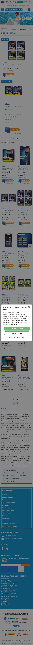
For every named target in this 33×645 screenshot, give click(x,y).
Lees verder (14, 324)
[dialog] (16, 322)
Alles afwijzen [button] (17, 333)
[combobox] (29, 307)
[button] (16, 337)
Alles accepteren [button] (17, 328)
